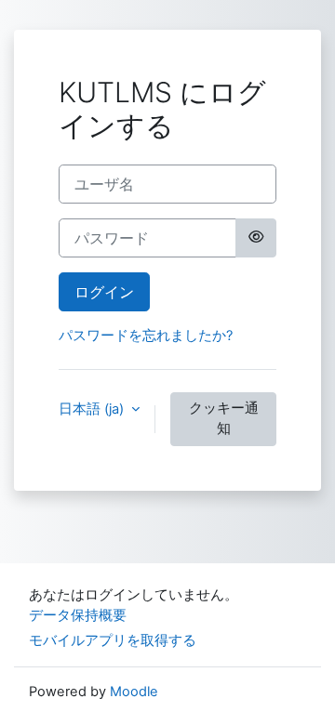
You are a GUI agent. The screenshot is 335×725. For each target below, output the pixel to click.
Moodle (134, 691)
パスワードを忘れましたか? (146, 335)
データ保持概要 (78, 615)
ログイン (104, 292)
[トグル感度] (255, 237)
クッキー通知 (224, 418)
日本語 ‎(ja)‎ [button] (93, 409)
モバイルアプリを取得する (112, 640)
